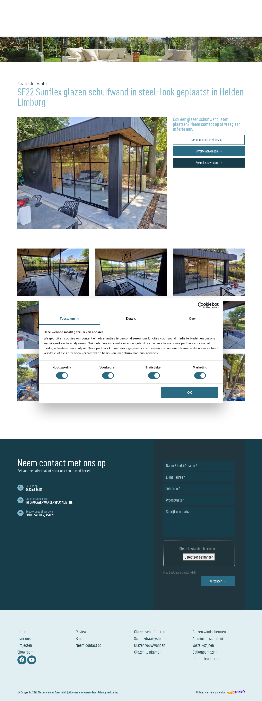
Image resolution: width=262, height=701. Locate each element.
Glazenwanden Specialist (52, 692)
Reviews (82, 631)
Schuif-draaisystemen (150, 638)
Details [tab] (131, 318)
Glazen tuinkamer (147, 651)
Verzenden (215, 581)
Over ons (23, 638)
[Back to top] (254, 693)
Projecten (24, 645)
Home (21, 631)
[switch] (108, 375)
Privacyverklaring (108, 692)
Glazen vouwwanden (149, 645)
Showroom (25, 651)
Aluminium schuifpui (207, 638)
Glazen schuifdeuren (149, 631)
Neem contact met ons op (206, 140)
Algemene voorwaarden (82, 692)
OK (189, 392)
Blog (79, 638)
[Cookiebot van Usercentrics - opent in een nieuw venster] (201, 305)
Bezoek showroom (207, 163)
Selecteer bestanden (199, 557)
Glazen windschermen (209, 631)
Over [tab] (192, 318)
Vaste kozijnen (203, 645)
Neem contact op (89, 645)
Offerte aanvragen (207, 151)
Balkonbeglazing (204, 651)
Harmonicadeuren (205, 658)
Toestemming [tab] (69, 318)
